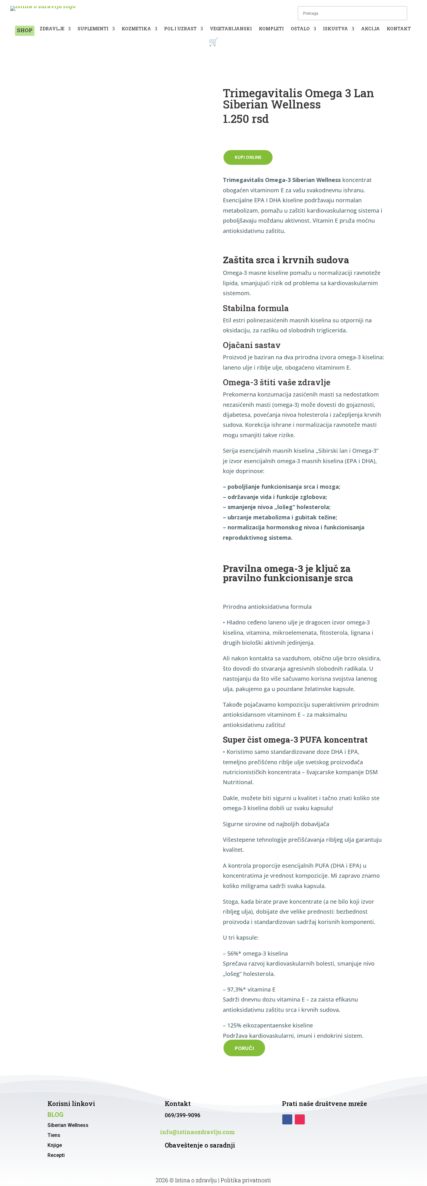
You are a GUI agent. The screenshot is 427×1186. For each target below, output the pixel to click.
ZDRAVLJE (52, 29)
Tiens (54, 1135)
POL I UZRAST (180, 29)
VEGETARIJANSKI (231, 29)
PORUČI (244, 1048)
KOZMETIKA (136, 29)
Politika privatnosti (246, 1180)
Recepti (56, 1155)
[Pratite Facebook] (287, 1119)
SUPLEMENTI (93, 29)
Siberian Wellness (68, 1125)
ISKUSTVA (335, 29)
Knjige (55, 1145)
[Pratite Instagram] (300, 1119)
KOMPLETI (271, 29)
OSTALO (300, 29)
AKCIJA (370, 29)
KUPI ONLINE (248, 157)
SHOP (24, 30)
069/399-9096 (182, 1115)
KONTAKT (399, 29)
